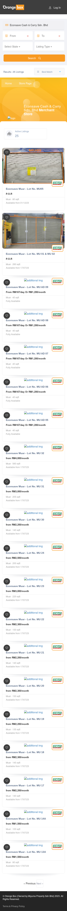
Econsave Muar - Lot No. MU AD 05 (27, 420)
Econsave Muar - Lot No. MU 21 (25, 652)
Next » (39, 883)
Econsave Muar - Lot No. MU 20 (25, 685)
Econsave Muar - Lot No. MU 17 (25, 785)
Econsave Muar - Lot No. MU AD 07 (27, 353)
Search (32, 58)
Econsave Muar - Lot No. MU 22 (25, 619)
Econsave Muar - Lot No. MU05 (24, 188)
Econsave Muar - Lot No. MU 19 (25, 719)
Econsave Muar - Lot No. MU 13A (26, 851)
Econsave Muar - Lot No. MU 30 (25, 519)
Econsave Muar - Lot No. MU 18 (25, 752)
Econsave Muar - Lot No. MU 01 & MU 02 (30, 253)
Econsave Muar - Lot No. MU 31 (25, 486)
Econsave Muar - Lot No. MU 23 (25, 586)
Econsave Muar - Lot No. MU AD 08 (27, 320)
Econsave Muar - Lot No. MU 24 (25, 552)
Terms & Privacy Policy (14, 906)
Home (8, 83)
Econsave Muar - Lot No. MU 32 (25, 453)
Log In (57, 7)
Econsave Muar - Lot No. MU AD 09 (27, 287)
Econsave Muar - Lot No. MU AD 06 (27, 386)
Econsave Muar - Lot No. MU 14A (26, 818)
